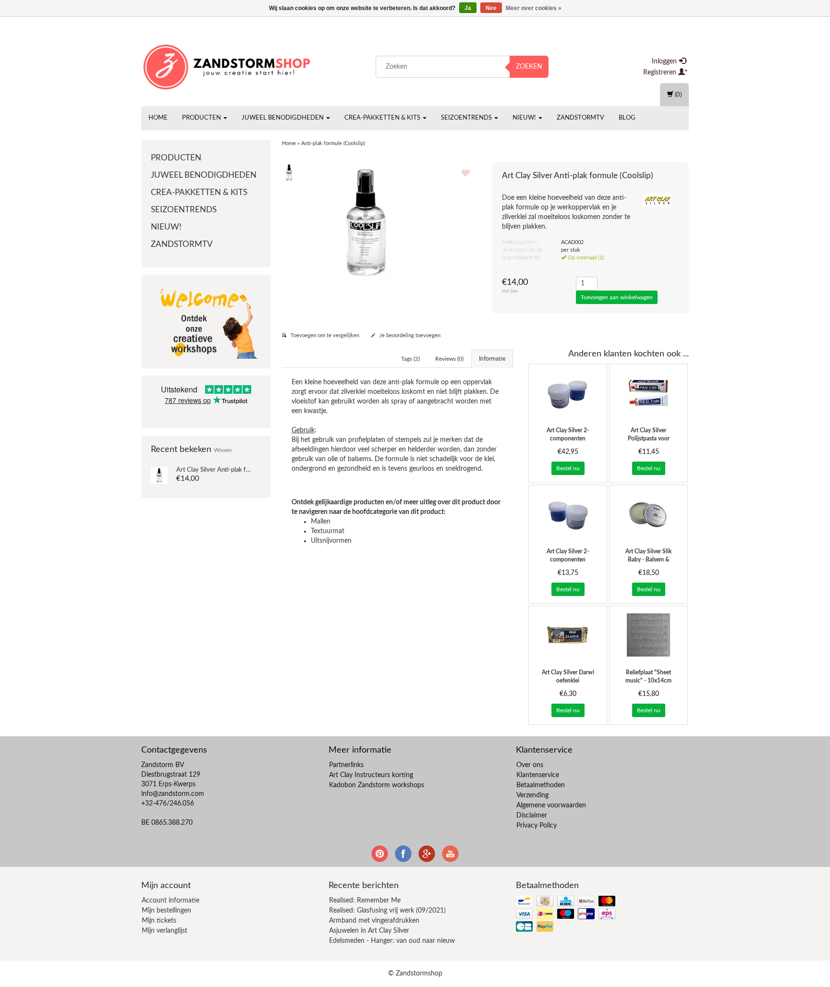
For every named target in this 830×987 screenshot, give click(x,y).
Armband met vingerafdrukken (374, 920)
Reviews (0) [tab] (449, 359)
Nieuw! (525, 118)
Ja (467, 8)
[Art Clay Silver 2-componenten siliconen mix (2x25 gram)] (568, 514)
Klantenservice (537, 775)
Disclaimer (531, 815)
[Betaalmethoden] (566, 915)
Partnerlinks (346, 765)
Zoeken (529, 66)
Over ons (529, 765)
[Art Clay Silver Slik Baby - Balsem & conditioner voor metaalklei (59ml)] (648, 514)
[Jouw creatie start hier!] (227, 64)
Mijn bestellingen (166, 910)
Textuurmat (327, 531)
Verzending (532, 795)
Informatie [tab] (492, 359)
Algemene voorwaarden (551, 805)
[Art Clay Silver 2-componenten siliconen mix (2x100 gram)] (568, 393)
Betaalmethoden (540, 785)
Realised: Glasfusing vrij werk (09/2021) (387, 910)
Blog (627, 118)
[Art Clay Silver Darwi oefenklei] (568, 635)
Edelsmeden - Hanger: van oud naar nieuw (392, 941)
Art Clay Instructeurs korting (371, 775)
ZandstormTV (580, 118)
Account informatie (170, 900)
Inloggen (665, 61)
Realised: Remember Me (365, 900)
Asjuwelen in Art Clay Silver (369, 930)
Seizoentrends (467, 118)
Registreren (660, 72)
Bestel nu (568, 468)
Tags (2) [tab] (410, 359)
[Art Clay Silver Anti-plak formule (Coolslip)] (159, 475)
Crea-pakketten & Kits (383, 118)
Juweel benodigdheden (283, 118)
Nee (491, 8)
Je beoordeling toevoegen (409, 335)
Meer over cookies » (533, 8)
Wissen (223, 450)
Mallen (320, 521)
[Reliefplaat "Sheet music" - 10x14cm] (648, 635)
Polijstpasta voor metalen (649, 438)
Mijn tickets (159, 920)
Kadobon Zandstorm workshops (376, 785)
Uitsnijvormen (331, 540)
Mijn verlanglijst (164, 930)
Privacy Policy (536, 825)
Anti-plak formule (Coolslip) (233, 470)
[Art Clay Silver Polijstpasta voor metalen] (648, 393)
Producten (202, 118)
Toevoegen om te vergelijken (324, 335)
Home (158, 118)
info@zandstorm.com (172, 794)
